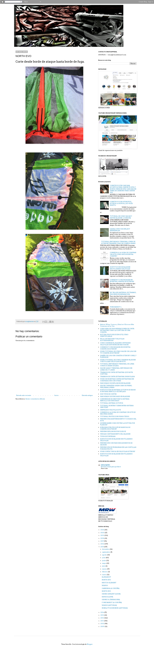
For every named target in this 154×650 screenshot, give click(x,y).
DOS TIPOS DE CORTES (108, 394)
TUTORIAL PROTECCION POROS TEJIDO (114, 416)
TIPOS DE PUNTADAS (107, 436)
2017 (102, 541)
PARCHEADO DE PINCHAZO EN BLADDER (115, 396)
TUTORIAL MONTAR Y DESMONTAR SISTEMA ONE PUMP (117, 406)
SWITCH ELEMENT (109, 583)
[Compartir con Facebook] (50, 321)
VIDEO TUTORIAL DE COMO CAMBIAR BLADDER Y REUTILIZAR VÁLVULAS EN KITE (118, 360)
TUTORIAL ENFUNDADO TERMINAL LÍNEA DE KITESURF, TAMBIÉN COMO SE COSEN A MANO (118, 242)
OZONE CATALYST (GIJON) (111, 594)
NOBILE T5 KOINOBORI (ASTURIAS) (115, 608)
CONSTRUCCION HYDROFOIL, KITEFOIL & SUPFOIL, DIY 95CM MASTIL (121, 203)
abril (104, 566)
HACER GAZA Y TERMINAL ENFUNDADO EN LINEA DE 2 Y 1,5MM (116, 369)
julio (104, 557)
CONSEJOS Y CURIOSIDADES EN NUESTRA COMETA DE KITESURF (122, 280)
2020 (102, 532)
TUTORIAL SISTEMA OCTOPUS (111, 403)
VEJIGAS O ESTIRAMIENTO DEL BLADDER (115, 434)
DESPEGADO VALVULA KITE (110, 410)
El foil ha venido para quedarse (111, 467)
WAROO (105, 585)
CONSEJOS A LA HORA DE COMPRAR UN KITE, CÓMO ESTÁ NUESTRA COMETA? (123, 254)
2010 (102, 623)
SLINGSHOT (106, 577)
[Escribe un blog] (46, 321)
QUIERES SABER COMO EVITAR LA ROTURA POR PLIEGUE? (117, 424)
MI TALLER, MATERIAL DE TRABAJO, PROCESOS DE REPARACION (123, 293)
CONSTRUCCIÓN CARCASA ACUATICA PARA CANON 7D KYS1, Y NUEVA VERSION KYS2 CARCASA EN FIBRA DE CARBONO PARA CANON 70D (123, 189)
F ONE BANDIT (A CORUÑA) (112, 602)
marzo (104, 569)
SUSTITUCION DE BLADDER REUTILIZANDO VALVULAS (120, 268)
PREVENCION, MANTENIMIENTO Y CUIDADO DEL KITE (118, 419)
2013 (102, 615)
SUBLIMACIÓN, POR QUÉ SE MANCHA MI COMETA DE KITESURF (115, 428)
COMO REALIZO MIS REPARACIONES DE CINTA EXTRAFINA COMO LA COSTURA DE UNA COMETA (117, 330)
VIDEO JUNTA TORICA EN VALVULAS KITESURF (117, 451)
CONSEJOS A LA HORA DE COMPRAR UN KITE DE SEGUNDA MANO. (117, 413)
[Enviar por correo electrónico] (43, 321)
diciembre (106, 549)
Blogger (90, 644)
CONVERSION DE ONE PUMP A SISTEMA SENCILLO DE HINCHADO (114, 400)
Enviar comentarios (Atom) (35, 399)
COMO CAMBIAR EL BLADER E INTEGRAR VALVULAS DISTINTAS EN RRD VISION (115, 343)
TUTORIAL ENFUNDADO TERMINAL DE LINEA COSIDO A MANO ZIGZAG (117, 364)
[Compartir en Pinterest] (52, 321)
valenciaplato (105, 465)
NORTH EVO (106, 580)
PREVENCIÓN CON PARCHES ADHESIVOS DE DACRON (116, 444)
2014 (102, 612)
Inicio (56, 395)
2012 (102, 618)
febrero (105, 572)
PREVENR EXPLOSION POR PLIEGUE (113, 431)
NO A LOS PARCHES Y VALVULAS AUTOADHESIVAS (112, 339)
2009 (102, 626)
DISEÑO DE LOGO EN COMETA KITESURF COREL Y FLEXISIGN (118, 356)
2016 (102, 544)
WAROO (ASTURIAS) (109, 605)
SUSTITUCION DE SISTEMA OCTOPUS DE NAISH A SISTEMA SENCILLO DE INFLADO (118, 390)
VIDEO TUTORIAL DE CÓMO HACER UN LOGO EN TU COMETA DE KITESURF (118, 352)
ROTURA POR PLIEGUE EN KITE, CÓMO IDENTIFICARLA (114, 335)
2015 (102, 547)
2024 (102, 530)
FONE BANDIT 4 (115, 307)
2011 (102, 621)
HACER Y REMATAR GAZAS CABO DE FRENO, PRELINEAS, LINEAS (116, 386)
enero (104, 574)
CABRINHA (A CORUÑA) (110, 588)
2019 (102, 535)
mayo (104, 563)
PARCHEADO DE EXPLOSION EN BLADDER (115, 383)
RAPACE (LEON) (107, 597)
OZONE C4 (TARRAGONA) (111, 599)
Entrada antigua (87, 395)
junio (104, 560)
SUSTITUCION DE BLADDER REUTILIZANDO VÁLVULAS (116, 439)
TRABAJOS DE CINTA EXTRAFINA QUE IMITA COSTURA (116, 373)
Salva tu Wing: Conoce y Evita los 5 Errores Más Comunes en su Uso (117, 325)
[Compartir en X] (48, 321)
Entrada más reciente (23, 395)
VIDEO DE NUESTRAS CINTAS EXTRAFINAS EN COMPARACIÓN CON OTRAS (117, 380)
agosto (104, 555)
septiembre (106, 552)
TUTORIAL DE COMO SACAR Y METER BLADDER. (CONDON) (121, 217)
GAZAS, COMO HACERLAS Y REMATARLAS (120, 229)
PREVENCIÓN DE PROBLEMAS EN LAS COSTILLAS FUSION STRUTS (118, 448)
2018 (102, 538)
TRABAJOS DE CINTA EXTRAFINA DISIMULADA (117, 376)
